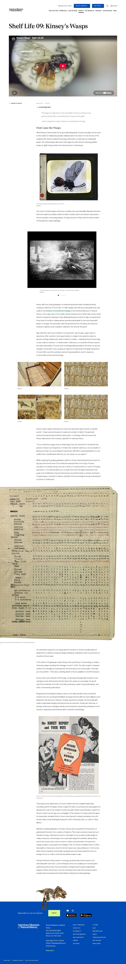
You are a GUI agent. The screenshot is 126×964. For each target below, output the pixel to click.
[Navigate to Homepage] (16, 10)
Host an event (97, 940)
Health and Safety (78, 937)
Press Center (97, 943)
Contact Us (76, 928)
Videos (95, 934)
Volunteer (76, 943)
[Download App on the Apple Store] (71, 915)
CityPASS (95, 924)
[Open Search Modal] (107, 6)
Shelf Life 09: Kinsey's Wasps (48, 26)
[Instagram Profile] (72, 910)
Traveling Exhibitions (99, 937)
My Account (114, 5)
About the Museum (78, 924)
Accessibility (77, 931)
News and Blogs (97, 931)
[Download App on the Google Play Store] (86, 915)
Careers (75, 940)
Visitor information (79, 934)
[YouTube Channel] (67, 910)
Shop (94, 928)
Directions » (50, 950)
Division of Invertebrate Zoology (58, 311)
